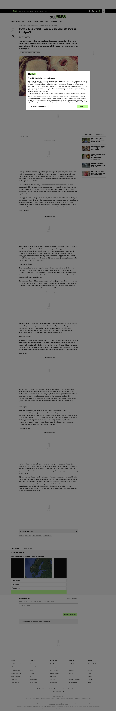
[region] (58, 90)
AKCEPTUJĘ (83, 106)
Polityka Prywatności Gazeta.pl (75, 102)
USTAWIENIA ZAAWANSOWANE (38, 106)
